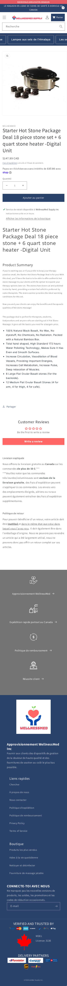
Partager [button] (11, 406)
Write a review (33, 441)
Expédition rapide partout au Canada (31, 622)
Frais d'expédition (10, 163)
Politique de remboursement (31, 650)
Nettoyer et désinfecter (22, 865)
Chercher (14, 784)
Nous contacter (17, 799)
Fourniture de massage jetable (26, 873)
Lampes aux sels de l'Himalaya (30, 39)
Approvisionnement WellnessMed (31, 593)
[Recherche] (61, 26)
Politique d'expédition (21, 807)
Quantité (7, 178)
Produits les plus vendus (23, 849)
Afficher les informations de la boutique (28, 218)
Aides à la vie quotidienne (23, 857)
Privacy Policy (16, 823)
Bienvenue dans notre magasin (33, 2)
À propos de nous (19, 792)
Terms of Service (18, 830)
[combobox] (33, 26)
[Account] (47, 17)
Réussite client (31, 678)
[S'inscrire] (56, 906)
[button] (4, 17)
